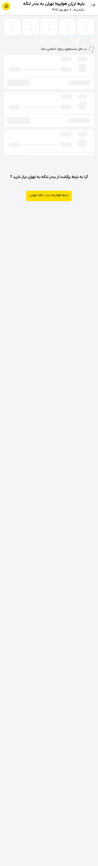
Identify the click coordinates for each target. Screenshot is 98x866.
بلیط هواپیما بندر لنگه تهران (49, 195)
